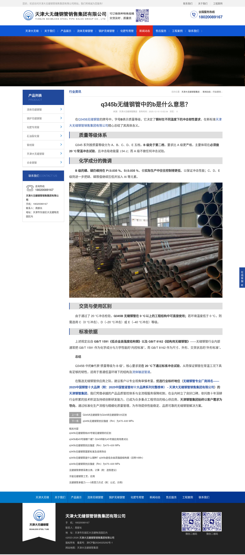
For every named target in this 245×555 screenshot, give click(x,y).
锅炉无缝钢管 (107, 31)
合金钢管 (32, 162)
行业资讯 (217, 91)
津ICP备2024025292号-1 (99, 542)
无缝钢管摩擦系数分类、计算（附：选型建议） (93, 470)
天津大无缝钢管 (35, 153)
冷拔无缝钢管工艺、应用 (82, 476)
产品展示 (66, 31)
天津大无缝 (32, 31)
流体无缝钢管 (85, 31)
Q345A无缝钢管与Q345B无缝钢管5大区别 (105, 414)
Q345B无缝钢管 (89, 119)
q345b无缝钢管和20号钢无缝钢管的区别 (90, 433)
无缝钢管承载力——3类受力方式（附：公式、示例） (96, 482)
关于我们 (203, 3)
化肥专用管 (127, 31)
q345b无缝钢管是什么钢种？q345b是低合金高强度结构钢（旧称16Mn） (106, 457)
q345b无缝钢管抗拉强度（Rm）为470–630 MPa (108, 421)
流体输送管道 (141, 372)
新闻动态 (144, 31)
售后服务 (161, 31)
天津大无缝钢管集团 (191, 91)
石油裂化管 (33, 136)
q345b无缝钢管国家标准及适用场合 (87, 451)
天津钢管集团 (78, 393)
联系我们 (187, 3)
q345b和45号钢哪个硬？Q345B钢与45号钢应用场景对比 (98, 439)
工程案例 (217, 3)
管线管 (30, 145)
